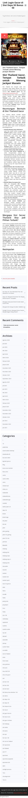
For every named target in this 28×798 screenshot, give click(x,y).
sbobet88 (5, 639)
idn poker (5, 520)
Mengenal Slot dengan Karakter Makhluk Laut (14, 307)
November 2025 (7, 371)
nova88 (4, 594)
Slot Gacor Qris (6, 717)
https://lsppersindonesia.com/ (10, 93)
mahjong (5, 548)
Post (4, 608)
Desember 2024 (7, 410)
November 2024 (7, 413)
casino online (6, 478)
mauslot (5, 569)
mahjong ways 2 (7, 559)
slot (4, 678)
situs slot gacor (6, 674)
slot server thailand (19, 62)
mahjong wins (6, 562)
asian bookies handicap (8, 450)
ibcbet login (5, 517)
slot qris (5, 734)
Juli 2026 (5, 343)
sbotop (4, 643)
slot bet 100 (6, 682)
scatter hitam (6, 646)
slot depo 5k (6, 703)
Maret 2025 (6, 399)
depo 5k (5, 510)
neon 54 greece (7, 583)
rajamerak (5, 622)
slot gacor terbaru (7, 720)
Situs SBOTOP (6, 671)
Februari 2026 (6, 361)
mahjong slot (6, 552)
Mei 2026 (5, 350)
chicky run (5, 489)
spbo (4, 766)
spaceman (5, 755)
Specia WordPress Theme (20, 792)
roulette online (6, 629)
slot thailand (17, 63)
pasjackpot (5, 604)
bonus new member (8, 468)
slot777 (4, 752)
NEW (4, 587)
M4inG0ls (5, 61)
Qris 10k (5, 615)
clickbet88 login (6, 499)
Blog (4, 464)
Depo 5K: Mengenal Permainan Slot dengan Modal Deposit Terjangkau (13, 297)
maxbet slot (6, 576)
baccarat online (6, 457)
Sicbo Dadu (5, 661)
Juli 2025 (5, 385)
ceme (4, 482)
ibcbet (4, 513)
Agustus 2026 (6, 340)
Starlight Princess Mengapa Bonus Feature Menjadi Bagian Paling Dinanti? (13, 311)
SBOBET (5, 636)
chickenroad (6, 485)
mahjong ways (6, 555)
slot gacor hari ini (7, 713)
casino (4, 475)
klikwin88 (5, 545)
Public (4, 611)
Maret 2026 (6, 357)
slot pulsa (5, 731)
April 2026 (5, 354)
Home (13, 20)
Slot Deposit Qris (7, 706)
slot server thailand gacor (8, 63)
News (4, 590)
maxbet (4, 573)
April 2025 (5, 396)
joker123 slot (6, 538)
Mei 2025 (5, 392)
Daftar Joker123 (7, 506)
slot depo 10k (6, 699)
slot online (5, 727)
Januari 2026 (6, 364)
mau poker (5, 566)
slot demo (5, 696)
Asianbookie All (6, 454)
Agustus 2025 (6, 382)
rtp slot (4, 632)
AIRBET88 (5, 447)
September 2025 (7, 378)
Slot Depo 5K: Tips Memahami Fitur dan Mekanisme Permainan (13, 292)
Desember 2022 (7, 424)
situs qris (5, 667)
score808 (5, 650)
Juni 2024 (5, 420)
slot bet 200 (6, 685)
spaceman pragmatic (8, 759)
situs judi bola (6, 664)
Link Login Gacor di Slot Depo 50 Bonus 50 (13, 5)
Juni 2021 (5, 427)
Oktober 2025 (6, 375)
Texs (4, 773)
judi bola (5, 541)
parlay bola (5, 601)
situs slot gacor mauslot (9, 278)
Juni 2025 (5, 389)
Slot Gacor (5, 710)
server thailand (6, 654)
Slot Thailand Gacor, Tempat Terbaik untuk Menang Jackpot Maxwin (14, 69)
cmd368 (5, 503)
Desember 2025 (7, 368)
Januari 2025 (6, 406)
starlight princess (7, 769)
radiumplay (5, 619)
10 (3, 443)
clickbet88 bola (6, 496)
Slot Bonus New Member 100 (10, 692)
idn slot (4, 524)
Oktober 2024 (6, 417)
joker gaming (6, 531)
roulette (5, 625)
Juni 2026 (5, 347)
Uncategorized (13, 61)
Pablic (4, 597)
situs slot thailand (11, 62)
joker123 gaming (7, 534)
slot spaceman (6, 745)
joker (4, 527)
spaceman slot (6, 762)
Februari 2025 (6, 403)
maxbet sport (6, 580)
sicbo (4, 657)
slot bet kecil (6, 689)
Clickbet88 (5, 492)
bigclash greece (7, 461)
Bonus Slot (5, 471)
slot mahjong (6, 724)
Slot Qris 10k (6, 738)
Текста (4, 780)
